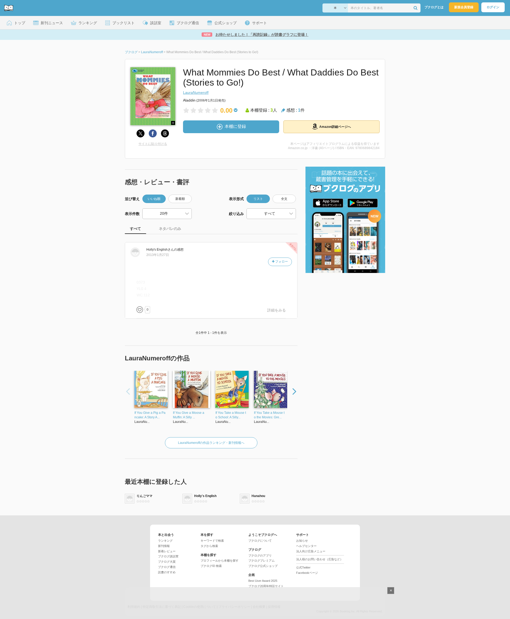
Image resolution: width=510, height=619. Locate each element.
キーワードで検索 (212, 540)
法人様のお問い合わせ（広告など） (319, 559)
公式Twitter (303, 567)
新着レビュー (167, 551)
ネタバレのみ (170, 228)
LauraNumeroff (196, 92)
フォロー (281, 261)
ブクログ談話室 (168, 556)
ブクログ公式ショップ (263, 565)
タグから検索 (209, 546)
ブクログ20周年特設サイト (266, 586)
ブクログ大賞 (167, 561)
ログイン (493, 7)
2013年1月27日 (157, 255)
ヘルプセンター (306, 546)
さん (160, 249)
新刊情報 (164, 546)
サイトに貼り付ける (152, 144)
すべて (135, 228)
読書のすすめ (167, 572)
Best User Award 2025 (262, 580)
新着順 (180, 199)
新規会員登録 (463, 7)
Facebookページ (307, 572)
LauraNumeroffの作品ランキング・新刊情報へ (211, 443)
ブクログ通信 (167, 567)
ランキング (165, 540)
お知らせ (302, 540)
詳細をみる (276, 310)
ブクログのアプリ (260, 555)
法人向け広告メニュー (310, 551)
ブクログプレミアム (261, 560)
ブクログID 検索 (211, 565)
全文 (284, 199)
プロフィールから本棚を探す (220, 560)
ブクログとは (434, 7)
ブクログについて (260, 540)
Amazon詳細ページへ (335, 127)
